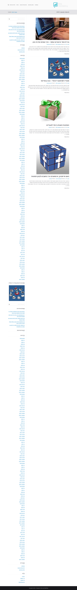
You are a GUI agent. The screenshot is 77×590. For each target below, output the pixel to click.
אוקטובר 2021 (22, 156)
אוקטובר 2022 (22, 133)
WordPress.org (22, 582)
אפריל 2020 (22, 191)
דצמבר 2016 (22, 260)
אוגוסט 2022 (22, 137)
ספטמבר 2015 (22, 279)
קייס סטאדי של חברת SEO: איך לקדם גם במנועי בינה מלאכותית (17, 40)
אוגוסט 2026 (22, 58)
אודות (17, 4)
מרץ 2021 (23, 169)
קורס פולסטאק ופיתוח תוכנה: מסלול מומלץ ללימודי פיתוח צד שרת (17, 37)
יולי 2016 (23, 269)
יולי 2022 (23, 139)
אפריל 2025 (22, 87)
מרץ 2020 (23, 192)
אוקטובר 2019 (22, 202)
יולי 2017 (23, 246)
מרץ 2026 (23, 68)
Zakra (42, 588)
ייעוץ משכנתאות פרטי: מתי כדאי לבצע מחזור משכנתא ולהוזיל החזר (16, 30)
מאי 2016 (23, 273)
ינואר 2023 (22, 127)
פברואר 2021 (22, 171)
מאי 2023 (23, 119)
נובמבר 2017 (22, 239)
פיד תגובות (23, 580)
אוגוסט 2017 (22, 244)
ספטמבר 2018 (22, 221)
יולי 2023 (23, 116)
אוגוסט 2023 (22, 114)
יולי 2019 (23, 208)
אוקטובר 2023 (22, 110)
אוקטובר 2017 (22, 241)
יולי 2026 (23, 60)
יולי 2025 (23, 81)
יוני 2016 (23, 271)
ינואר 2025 (22, 93)
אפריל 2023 (22, 121)
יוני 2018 (23, 225)
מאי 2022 (23, 143)
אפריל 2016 (22, 275)
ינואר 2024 (22, 106)
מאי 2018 (23, 227)
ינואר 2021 (23, 173)
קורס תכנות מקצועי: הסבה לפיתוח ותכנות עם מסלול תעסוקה (16, 33)
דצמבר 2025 (22, 73)
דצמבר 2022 (22, 129)
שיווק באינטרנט (31, 4)
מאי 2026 (23, 64)
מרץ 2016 (23, 277)
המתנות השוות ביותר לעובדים (57, 125)
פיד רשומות (22, 578)
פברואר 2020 (22, 194)
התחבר (23, 576)
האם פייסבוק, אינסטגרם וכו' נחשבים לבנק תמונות (50, 176)
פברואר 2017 (22, 256)
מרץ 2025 (23, 89)
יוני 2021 (23, 164)
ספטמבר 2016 (22, 266)
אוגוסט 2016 (22, 267)
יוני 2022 (23, 141)
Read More (67, 53)
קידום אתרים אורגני (23, 4)
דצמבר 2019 (22, 198)
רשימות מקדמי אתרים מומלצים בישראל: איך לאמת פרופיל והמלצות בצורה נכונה (16, 27)
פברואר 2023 (22, 125)
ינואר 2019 (23, 217)
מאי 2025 (23, 85)
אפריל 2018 (22, 229)
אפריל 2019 (22, 214)
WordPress (46, 588)
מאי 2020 (23, 189)
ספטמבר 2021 (22, 158)
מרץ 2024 (23, 102)
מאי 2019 (23, 212)
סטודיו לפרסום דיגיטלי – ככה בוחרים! (55, 81)
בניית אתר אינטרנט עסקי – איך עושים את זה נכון (51, 42)
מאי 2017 (23, 250)
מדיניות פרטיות (12, 4)
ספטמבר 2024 (22, 98)
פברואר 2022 (22, 148)
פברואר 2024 (22, 104)
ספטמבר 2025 (22, 79)
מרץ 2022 (23, 146)
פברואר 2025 (22, 91)
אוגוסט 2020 (22, 183)
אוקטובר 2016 (22, 264)
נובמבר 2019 (22, 200)
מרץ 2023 (23, 123)
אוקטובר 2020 (22, 179)
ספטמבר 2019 (22, 204)
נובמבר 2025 (22, 75)
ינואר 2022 (22, 150)
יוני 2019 (23, 210)
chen (68, 44)
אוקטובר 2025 (22, 77)
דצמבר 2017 (22, 237)
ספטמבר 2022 (22, 135)
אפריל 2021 (22, 167)
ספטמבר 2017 (22, 242)
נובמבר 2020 (22, 177)
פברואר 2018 (22, 233)
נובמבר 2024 (22, 96)
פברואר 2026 (22, 69)
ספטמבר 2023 (22, 112)
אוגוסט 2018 (22, 223)
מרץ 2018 (23, 231)
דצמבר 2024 (22, 94)
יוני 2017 (23, 248)
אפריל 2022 (22, 144)
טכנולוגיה (36, 4)
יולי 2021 (23, 162)
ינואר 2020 (22, 196)
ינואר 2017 (23, 258)
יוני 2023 (23, 117)
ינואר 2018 (23, 235)
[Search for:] (16, 19)
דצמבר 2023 (22, 108)
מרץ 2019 (23, 216)
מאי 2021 (23, 166)
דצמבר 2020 (22, 175)
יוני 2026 (23, 62)
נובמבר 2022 (22, 131)
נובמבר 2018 (22, 219)
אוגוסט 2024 (22, 100)
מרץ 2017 (23, 254)
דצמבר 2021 (22, 152)
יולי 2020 (23, 185)
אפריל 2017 (22, 252)
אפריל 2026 (22, 66)
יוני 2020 (23, 187)
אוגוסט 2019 (22, 206)
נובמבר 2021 (22, 154)
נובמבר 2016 (22, 262)
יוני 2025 (23, 83)
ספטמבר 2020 (22, 181)
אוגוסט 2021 (22, 160)
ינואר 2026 (22, 71)
